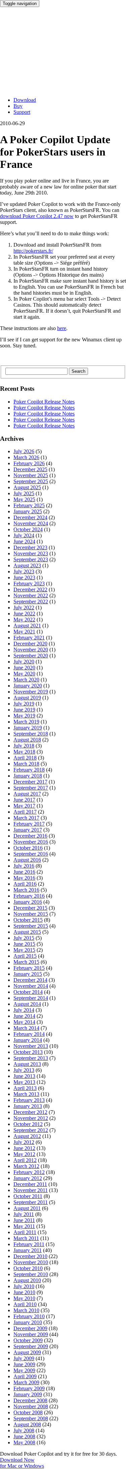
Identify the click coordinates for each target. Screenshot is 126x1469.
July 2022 (23, 607)
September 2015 (30, 926)
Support (21, 112)
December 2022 (30, 589)
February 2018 (29, 770)
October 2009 (28, 1340)
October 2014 (28, 992)
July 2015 (23, 938)
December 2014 (30, 980)
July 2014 (23, 1010)
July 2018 (23, 746)
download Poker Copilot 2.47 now (37, 216)
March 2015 (26, 962)
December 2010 (30, 1256)
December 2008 (30, 1400)
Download (24, 100)
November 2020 (30, 649)
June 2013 (24, 1076)
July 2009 (23, 1358)
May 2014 (24, 1022)
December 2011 (30, 1184)
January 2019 (27, 727)
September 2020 (30, 655)
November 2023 (30, 553)
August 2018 (27, 740)
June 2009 (24, 1364)
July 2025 (23, 493)
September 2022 (30, 601)
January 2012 (27, 1178)
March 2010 (26, 1310)
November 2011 (30, 1190)
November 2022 (30, 595)
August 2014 (27, 1004)
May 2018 (24, 752)
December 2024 (30, 517)
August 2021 (27, 625)
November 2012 (30, 1118)
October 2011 (27, 1196)
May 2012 (24, 1154)
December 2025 (30, 469)
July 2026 (23, 451)
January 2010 (27, 1322)
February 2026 (29, 463)
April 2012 (25, 1160)
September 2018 (30, 734)
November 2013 (30, 1046)
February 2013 (29, 1100)
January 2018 (27, 776)
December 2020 (30, 643)
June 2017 (24, 800)
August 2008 (27, 1424)
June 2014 (24, 1016)
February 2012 (29, 1172)
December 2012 (30, 1112)
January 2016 (27, 902)
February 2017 (29, 824)
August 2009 (27, 1352)
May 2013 (24, 1082)
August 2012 (27, 1136)
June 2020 (24, 667)
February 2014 (29, 1034)
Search (78, 371)
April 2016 (25, 884)
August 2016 (27, 860)
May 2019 (24, 715)
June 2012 (24, 1148)
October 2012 (28, 1124)
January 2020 (27, 685)
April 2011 (24, 1232)
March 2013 (26, 1094)
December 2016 (30, 836)
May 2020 (24, 673)
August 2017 (27, 794)
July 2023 (23, 571)
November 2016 (30, 842)
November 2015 (30, 914)
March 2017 (26, 818)
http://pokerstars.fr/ (33, 251)
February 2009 (29, 1388)
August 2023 (27, 565)
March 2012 (26, 1166)
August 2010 (27, 1280)
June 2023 (24, 577)
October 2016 (28, 848)
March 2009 (26, 1382)
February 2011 (28, 1244)
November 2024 (30, 523)
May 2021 (24, 631)
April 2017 (25, 812)
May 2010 (24, 1298)
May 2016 (24, 878)
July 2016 (23, 866)
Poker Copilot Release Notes (44, 401)
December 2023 (30, 547)
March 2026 (26, 457)
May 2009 (24, 1370)
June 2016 (24, 872)
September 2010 (30, 1274)
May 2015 (24, 950)
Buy (18, 106)
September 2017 (30, 788)
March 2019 (26, 721)
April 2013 (25, 1088)
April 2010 (25, 1304)
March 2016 (26, 890)
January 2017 (27, 830)
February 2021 (29, 637)
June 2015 (24, 944)
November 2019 (30, 691)
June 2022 (24, 613)
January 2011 (27, 1250)
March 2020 (26, 679)
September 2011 (30, 1202)
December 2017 (30, 782)
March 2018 (26, 764)
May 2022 (24, 619)
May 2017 (24, 806)
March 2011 (26, 1238)
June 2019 (24, 709)
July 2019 (23, 703)
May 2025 (24, 499)
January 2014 (27, 1040)
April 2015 (25, 956)
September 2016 (30, 854)
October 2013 (28, 1052)
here (61, 328)
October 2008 (28, 1412)
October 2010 (28, 1268)
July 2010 (23, 1286)
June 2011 (24, 1220)
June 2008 (24, 1436)
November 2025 (30, 475)
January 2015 (27, 974)
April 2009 (25, 1376)
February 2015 (29, 968)
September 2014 (30, 998)
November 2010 (30, 1262)
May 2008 (24, 1442)
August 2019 (27, 697)
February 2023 (29, 583)
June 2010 (24, 1292)
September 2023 (30, 559)
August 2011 (27, 1208)
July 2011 (23, 1214)
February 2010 (29, 1316)
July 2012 (23, 1142)
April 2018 (25, 758)
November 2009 (30, 1334)
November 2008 (30, 1406)
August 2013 (27, 1064)
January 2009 (27, 1394)
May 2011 (24, 1226)
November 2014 (30, 986)
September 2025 (30, 481)
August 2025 (27, 487)
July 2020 (23, 661)
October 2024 (28, 529)
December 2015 (30, 908)
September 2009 (30, 1346)
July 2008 (23, 1430)
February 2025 (29, 505)
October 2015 (28, 920)
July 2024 (23, 535)
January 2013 (27, 1106)
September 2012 (30, 1130)
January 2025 (27, 511)
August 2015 (27, 932)
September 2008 (30, 1418)
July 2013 (23, 1070)
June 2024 (24, 541)
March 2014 (26, 1028)
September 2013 (30, 1058)
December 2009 (30, 1328)
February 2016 (29, 896)
